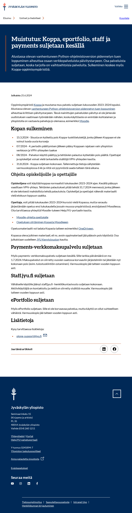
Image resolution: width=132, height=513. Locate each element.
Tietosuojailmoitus (32, 502)
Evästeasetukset (19, 468)
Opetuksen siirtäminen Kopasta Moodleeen (42, 222)
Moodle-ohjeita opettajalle (32, 217)
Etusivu (7, 18)
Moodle (84, 121)
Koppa (38, 104)
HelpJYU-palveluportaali (24, 439)
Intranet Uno (80, 502)
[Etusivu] (20, 7)
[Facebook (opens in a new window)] (114, 349)
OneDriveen (86, 228)
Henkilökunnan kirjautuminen (38, 505)
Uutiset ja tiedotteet (30, 18)
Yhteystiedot (18, 436)
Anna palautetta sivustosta (25, 458)
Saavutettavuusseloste (57, 502)
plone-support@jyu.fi (29, 336)
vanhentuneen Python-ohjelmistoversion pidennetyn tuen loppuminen (73, 108)
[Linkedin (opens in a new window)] (104, 349)
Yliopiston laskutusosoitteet (26, 451)
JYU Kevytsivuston (48, 239)
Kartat (29, 436)
